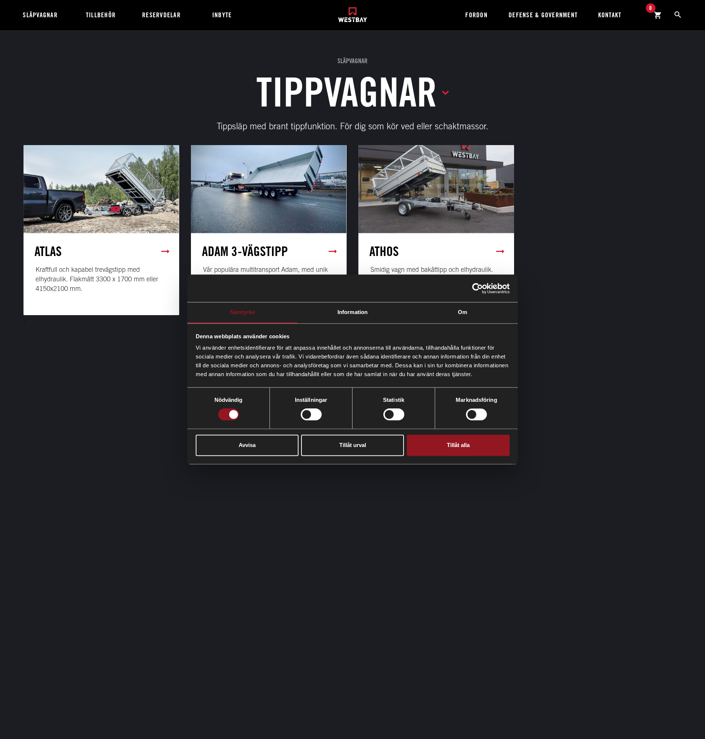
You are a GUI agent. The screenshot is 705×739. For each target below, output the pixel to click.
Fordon (476, 15)
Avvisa (247, 445)
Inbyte (222, 15)
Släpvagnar (40, 15)
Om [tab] (462, 312)
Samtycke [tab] (242, 312)
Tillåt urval (352, 445)
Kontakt (610, 15)
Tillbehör (101, 15)
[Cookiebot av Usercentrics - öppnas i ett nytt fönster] (477, 288)
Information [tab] (352, 312)
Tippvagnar (346, 92)
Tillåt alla (458, 445)
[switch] (311, 415)
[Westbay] (352, 12)
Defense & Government (543, 15)
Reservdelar (161, 15)
